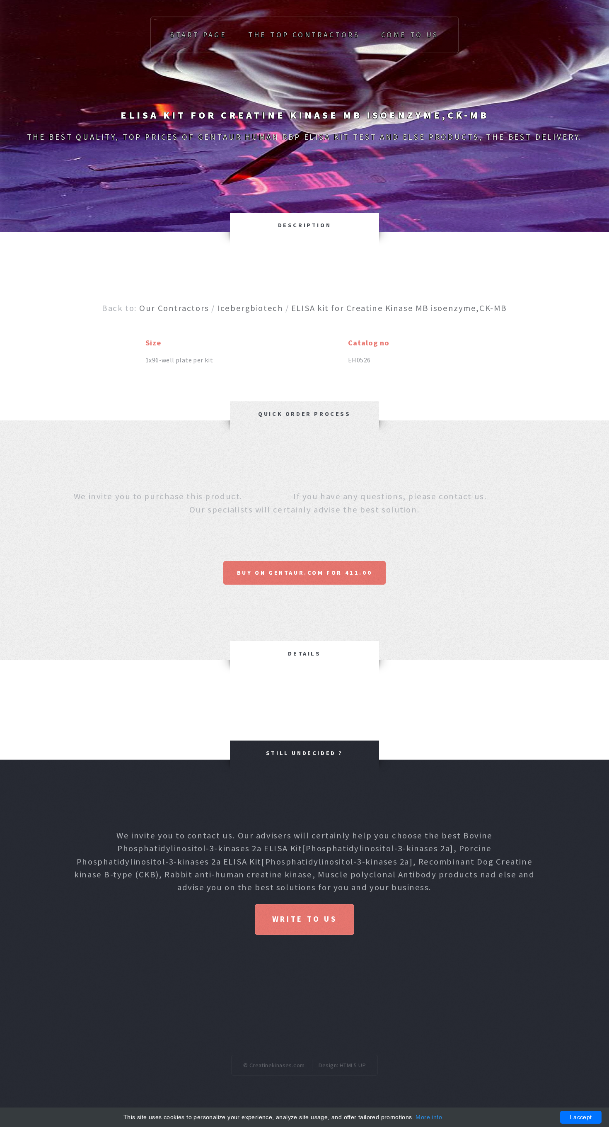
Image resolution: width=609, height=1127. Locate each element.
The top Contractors (304, 34)
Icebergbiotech (250, 308)
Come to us (410, 34)
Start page (198, 34)
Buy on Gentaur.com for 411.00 (304, 572)
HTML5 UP (353, 1065)
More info (429, 1117)
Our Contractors (174, 308)
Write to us (304, 919)
